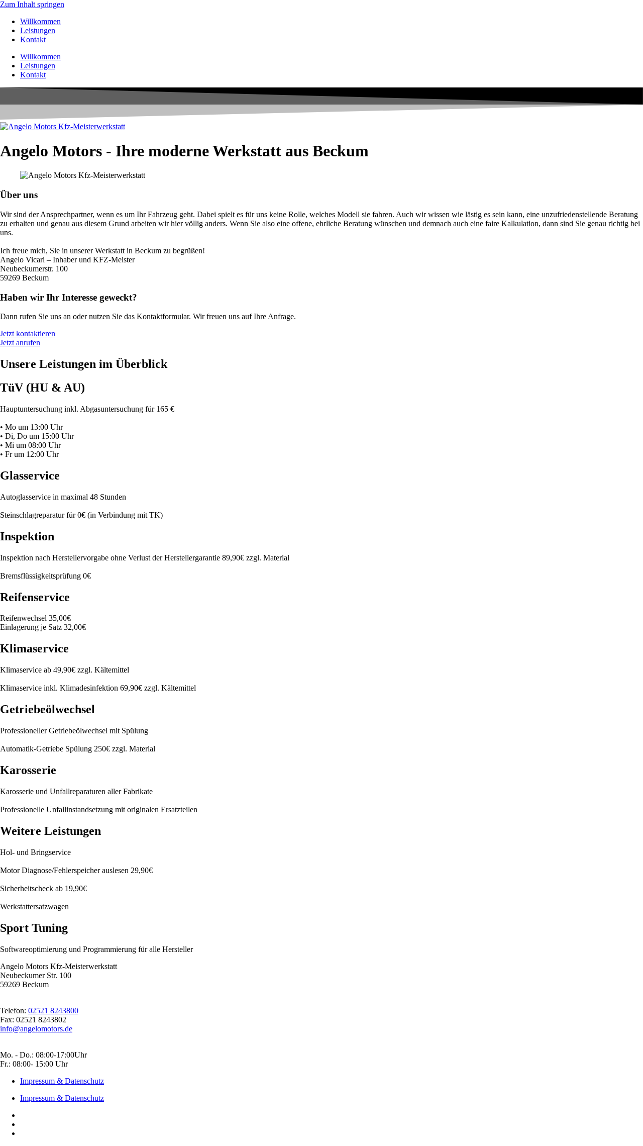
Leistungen (37, 30)
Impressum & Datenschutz (62, 1081)
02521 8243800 (53, 1010)
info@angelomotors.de (36, 1028)
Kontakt (33, 39)
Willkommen (40, 21)
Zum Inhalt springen (32, 4)
